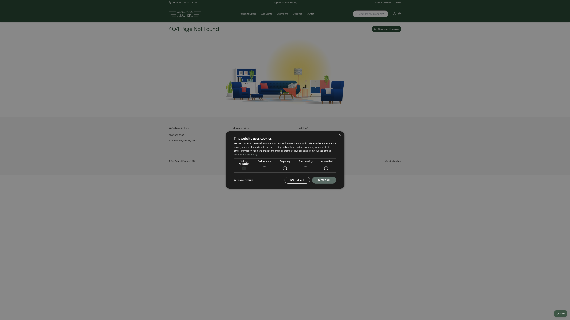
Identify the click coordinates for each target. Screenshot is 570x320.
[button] (243, 180)
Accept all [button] (324, 180)
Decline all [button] (297, 180)
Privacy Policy (250, 154)
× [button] (339, 135)
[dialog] (285, 160)
